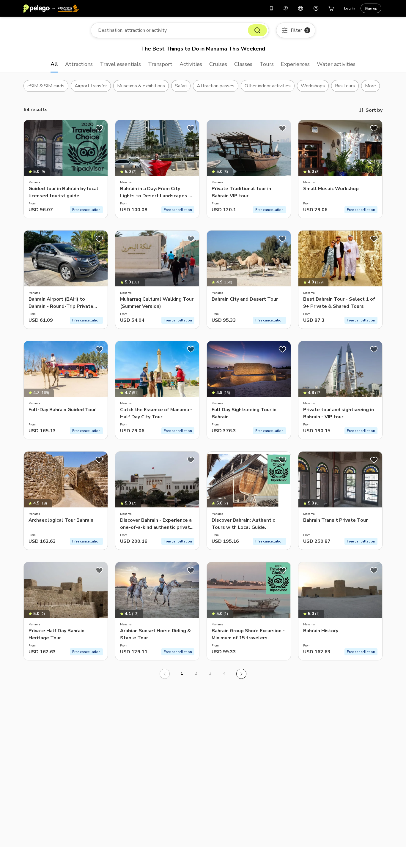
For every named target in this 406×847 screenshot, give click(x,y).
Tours (266, 64)
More (370, 86)
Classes (243, 64)
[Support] (315, 8)
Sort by (374, 110)
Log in (349, 8)
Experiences (295, 64)
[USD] (286, 8)
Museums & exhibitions (141, 86)
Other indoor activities (268, 86)
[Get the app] (271, 8)
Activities (191, 64)
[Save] (99, 128)
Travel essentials (120, 64)
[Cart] (331, 8)
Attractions (79, 64)
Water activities (336, 64)
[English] (300, 8)
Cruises (218, 64)
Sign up (370, 8)
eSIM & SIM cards (45, 86)
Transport (160, 64)
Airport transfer (91, 86)
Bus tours (345, 86)
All (54, 64)
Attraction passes (216, 86)
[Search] (257, 30)
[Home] (51, 8)
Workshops (313, 86)
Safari (181, 86)
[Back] (165, 674)
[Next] (241, 674)
